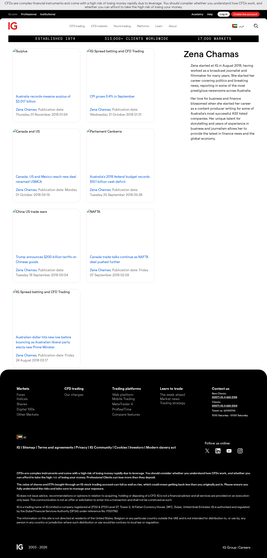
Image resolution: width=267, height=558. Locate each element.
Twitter (207, 450)
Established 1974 (55, 38)
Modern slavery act (161, 447)
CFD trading (77, 26)
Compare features (126, 414)
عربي (241, 25)
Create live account (245, 14)
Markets (23, 388)
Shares (22, 404)
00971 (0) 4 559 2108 (224, 397)
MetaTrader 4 (122, 404)
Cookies (120, 447)
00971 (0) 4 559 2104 (224, 405)
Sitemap (29, 447)
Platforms (143, 26)
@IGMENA (230, 410)
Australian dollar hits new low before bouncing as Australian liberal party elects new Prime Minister (43, 342)
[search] (256, 26)
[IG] (13, 26)
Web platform (122, 394)
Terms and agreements (55, 447)
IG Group (230, 547)
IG (18, 447)
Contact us (220, 388)
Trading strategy (172, 403)
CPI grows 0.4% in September (112, 96)
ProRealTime (121, 409)
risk (55, 477)
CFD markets (99, 26)
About (173, 26)
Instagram (240, 450)
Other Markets (28, 414)
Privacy (81, 447)
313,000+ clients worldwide (137, 38)
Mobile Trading (123, 399)
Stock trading (122, 26)
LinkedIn (218, 450)
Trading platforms (126, 388)
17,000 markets (215, 38)
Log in (224, 14)
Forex (21, 394)
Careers (244, 547)
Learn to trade (171, 388)
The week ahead (172, 394)
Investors (137, 447)
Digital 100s (25, 409)
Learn (159, 26)
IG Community (101, 447)
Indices (22, 399)
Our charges (73, 394)
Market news (169, 399)
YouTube (229, 450)
